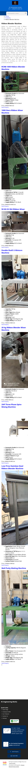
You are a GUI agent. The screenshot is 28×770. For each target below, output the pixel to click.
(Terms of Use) (12, 763)
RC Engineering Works (15, 8)
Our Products (6, 714)
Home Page (5, 709)
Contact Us (5, 716)
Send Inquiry (5, 107)
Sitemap (5, 718)
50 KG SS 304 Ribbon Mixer (13, 209)
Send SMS (15, 755)
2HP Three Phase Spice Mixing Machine (11, 405)
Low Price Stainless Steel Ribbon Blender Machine (12, 467)
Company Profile (7, 711)
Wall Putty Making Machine (13, 568)
